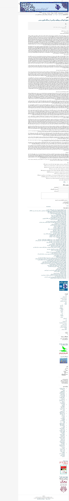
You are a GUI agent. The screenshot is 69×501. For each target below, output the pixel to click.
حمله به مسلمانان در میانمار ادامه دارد (60, 273)
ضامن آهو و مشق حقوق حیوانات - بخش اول (59, 243)
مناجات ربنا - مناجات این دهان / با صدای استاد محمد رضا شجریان (62, 446)
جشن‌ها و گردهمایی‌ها (63, 322)
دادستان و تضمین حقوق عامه (61, 237)
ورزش (62, 317)
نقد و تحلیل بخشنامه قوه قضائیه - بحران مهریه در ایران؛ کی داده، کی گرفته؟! (53, 263)
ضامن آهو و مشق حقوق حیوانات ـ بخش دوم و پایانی (57, 244)
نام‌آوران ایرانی (64, 299)
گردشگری (65, 318)
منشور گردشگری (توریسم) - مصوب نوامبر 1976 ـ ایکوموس (56, 209)
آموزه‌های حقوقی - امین (62, 238)
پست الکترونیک (65, 24)
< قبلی (64, 181)
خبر (54, 14)
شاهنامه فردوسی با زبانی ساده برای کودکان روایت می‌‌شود (62, 454)
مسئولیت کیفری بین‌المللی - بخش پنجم (59, 232)
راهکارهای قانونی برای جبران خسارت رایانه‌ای (58, 250)
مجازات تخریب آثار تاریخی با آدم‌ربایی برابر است (58, 219)
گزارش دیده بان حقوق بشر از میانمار (60, 226)
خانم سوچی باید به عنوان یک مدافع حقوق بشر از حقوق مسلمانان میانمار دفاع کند (52, 222)
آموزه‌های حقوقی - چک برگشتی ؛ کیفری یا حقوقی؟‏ (57, 235)
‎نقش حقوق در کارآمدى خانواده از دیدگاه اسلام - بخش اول (56, 245)
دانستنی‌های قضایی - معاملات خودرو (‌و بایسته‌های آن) (57, 266)
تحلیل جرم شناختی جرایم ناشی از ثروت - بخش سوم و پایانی (56, 242)
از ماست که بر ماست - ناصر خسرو (62, 409)
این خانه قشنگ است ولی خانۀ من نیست (62, 414)
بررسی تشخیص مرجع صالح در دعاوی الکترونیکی (58, 234)
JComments (48, 206)
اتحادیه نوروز (64, 324)
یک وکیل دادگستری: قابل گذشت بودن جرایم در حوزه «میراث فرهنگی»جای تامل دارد (52, 257)
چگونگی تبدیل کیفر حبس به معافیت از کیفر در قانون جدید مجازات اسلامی (54, 262)
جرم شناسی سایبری (62, 248)
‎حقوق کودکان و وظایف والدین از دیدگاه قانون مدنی (53, 20)
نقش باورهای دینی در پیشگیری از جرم (60, 255)
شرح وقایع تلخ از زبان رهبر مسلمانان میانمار (59, 224)
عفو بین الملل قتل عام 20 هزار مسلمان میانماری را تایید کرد (56, 221)
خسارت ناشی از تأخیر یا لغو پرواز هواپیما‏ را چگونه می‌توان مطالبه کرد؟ (54, 261)
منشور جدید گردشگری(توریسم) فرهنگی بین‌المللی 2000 (57, 211)
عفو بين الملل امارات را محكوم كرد (60, 223)
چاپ (65, 23)
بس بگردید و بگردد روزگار (62, 220)
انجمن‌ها (61, 306)
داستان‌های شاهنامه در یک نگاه (62, 421)
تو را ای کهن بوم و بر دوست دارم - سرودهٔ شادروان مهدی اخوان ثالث (62, 401)
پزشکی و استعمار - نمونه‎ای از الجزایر (60, 271)
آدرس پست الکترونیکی (54, 189)
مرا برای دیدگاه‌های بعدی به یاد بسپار (61, 200)
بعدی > (64, 182)
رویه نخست (60, 14)
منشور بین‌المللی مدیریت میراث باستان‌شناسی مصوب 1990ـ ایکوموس (54, 218)
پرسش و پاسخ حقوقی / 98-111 (61, 256)
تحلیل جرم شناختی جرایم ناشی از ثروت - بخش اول (57, 236)
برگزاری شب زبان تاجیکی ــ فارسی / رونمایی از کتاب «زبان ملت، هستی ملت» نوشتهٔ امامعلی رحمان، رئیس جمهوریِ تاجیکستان (62, 439)
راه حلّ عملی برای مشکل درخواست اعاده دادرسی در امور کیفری (55, 270)
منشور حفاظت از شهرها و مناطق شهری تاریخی (58, 213)
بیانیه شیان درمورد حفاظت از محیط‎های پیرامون (58, 217)
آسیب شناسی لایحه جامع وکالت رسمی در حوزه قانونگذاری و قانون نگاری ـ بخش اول (52, 239)
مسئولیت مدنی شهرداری (62, 267)
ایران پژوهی (65, 296)
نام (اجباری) (56, 187)
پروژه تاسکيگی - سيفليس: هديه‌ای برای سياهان (58, 246)
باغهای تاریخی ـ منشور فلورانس (61, 214)
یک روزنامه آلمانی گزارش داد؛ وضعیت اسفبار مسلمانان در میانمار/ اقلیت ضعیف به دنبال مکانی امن (49, 247)
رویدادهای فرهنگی (61, 309)
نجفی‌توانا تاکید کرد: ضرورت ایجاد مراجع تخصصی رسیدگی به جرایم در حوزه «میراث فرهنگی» (50, 258)
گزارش (61, 310)
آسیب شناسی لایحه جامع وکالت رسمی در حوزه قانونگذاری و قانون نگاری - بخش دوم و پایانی (50, 240)
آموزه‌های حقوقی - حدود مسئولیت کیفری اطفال (58, 231)
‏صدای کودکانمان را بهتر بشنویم (61, 269)
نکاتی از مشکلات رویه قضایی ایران (60, 276)
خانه (66, 295)
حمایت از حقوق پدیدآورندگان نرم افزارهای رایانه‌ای (58, 264)
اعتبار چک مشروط (63, 272)
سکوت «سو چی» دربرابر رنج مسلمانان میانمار (58, 274)
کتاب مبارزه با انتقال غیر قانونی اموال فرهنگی (58, 215)
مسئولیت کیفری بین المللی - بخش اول (59, 227)
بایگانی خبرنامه (64, 329)
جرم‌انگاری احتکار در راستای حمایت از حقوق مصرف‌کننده (56, 260)
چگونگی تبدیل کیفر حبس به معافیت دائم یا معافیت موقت (56, 265)
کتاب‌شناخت (65, 321)
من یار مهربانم (65, 460)
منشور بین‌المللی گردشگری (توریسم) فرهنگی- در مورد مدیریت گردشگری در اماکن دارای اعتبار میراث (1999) (48, 210)
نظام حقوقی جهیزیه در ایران (61, 268)
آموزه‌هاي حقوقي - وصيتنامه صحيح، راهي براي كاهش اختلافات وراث (54, 233)
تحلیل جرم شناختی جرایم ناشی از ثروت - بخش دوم (57, 241)
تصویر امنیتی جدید (66, 202)
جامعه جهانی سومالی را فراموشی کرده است (58, 216)
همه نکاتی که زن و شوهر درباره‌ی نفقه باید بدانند (58, 225)
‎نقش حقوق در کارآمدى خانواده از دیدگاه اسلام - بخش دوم (56, 249)
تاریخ (66, 302)
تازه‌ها (56, 14)
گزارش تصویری (61, 315)
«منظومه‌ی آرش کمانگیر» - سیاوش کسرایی (62, 392)
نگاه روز (61, 305)
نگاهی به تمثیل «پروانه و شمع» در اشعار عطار (62, 423)
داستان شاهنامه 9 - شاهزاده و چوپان (62, 389)
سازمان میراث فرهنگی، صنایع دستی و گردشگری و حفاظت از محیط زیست (53, 275)
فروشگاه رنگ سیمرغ (64, 356)
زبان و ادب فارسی (64, 298)
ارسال (67, 205)
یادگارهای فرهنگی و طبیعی (63, 327)
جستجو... (66, 332)
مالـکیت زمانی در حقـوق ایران (61, 251)
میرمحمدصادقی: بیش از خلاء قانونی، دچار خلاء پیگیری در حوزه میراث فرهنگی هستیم (52, 259)
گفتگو (62, 311)
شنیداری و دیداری (64, 325)
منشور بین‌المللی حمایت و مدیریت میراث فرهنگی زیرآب (57, 212)
